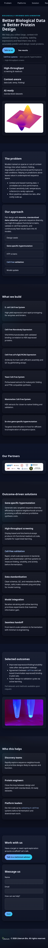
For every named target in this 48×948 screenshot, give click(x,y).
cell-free (30, 670)
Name (7, 877)
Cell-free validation (15, 551)
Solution (35, 3)
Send (8, 914)
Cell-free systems (11, 57)
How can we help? (12, 896)
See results (23, 50)
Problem (7, 3)
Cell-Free (10, 262)
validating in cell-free (30, 808)
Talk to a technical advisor (18, 857)
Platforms (22, 3)
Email (7, 886)
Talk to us (8, 50)
